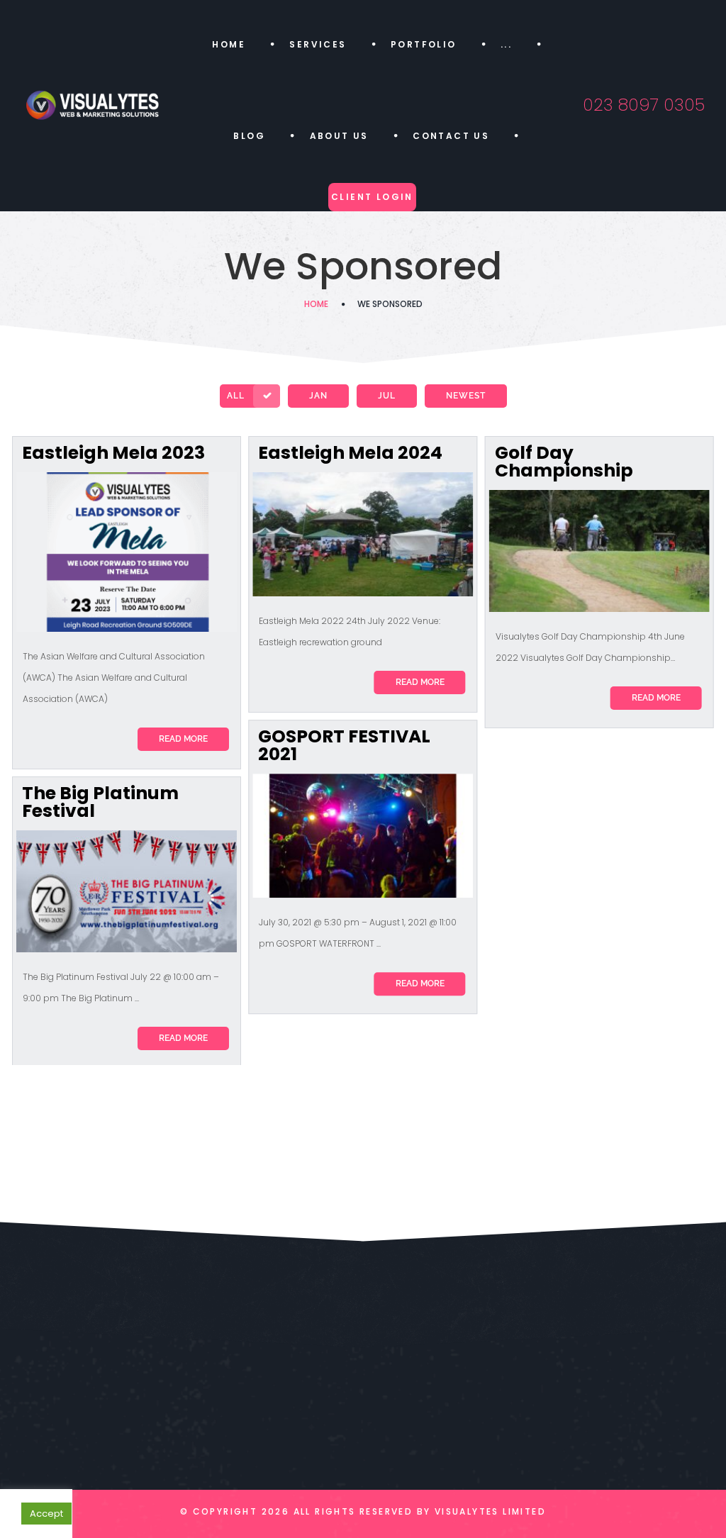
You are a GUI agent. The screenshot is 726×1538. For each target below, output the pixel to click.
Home (228, 44)
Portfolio (424, 44)
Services (317, 44)
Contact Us (451, 136)
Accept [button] (46, 1513)
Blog (249, 136)
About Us (339, 136)
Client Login (372, 197)
